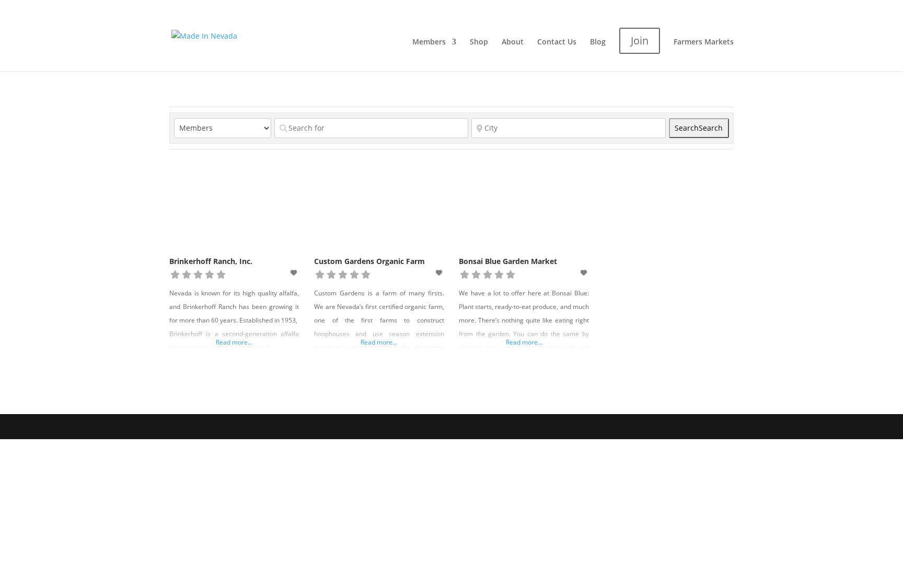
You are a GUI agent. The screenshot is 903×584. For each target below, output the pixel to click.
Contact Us (556, 42)
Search (699, 128)
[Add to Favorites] (295, 272)
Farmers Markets (704, 42)
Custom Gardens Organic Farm (369, 261)
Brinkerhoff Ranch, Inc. (210, 261)
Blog (598, 42)
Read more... (234, 342)
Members (429, 42)
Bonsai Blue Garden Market (508, 261)
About (513, 42)
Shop (479, 42)
